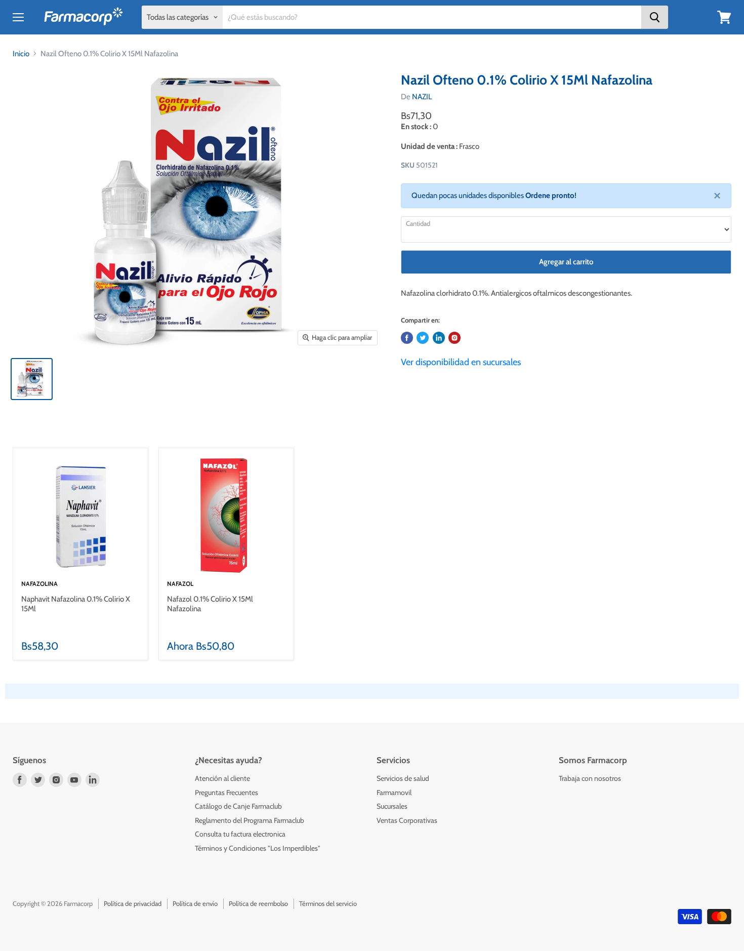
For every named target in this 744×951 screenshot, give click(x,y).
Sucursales (392, 806)
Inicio (21, 53)
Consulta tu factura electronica (240, 834)
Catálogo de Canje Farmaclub (238, 806)
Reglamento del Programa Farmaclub (249, 820)
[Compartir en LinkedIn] (439, 338)
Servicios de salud (403, 778)
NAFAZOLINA (39, 583)
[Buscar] (654, 17)
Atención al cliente (222, 778)
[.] (454, 338)
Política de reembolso (258, 903)
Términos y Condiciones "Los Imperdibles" (257, 848)
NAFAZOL (180, 583)
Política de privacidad (132, 903)
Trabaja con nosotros (590, 778)
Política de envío (195, 903)
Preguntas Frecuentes (226, 792)
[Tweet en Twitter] (423, 338)
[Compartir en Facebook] (407, 338)
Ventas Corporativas (407, 820)
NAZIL (422, 96)
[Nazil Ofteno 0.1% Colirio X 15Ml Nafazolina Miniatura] (32, 379)
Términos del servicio (328, 903)
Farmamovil (394, 792)
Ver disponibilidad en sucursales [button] (461, 362)
